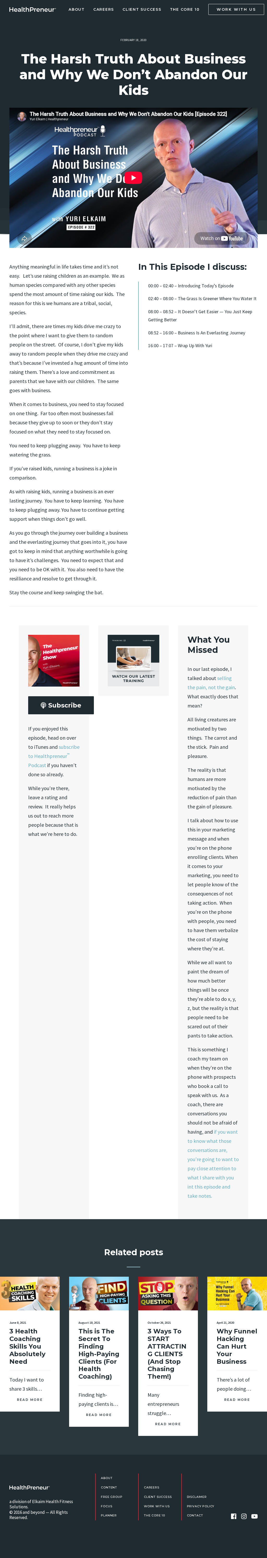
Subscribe (64, 705)
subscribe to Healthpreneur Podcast (54, 756)
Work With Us (157, 1506)
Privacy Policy (201, 1506)
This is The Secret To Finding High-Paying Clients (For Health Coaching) (98, 1353)
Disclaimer (197, 1497)
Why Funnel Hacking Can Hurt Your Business (237, 1346)
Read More (30, 1400)
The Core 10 (185, 9)
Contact (195, 1515)
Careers (103, 9)
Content (109, 1487)
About (77, 9)
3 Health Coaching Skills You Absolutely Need (27, 1346)
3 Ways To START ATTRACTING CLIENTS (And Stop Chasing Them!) (167, 1353)
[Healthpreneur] (29, 1487)
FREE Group (111, 1497)
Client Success (142, 9)
